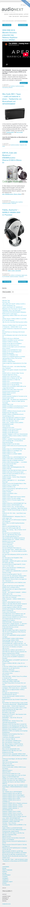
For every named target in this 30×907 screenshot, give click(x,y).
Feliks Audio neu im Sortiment (9, 597)
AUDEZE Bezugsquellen (8, 353)
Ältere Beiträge (7, 25)
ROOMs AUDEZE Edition (8, 765)
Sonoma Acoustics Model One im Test (11, 773)
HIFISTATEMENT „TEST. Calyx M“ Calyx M (12, 641)
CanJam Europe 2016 (7, 544)
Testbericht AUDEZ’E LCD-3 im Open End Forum (13, 796)
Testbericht (22, 145)
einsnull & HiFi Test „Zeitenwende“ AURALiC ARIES (14, 576)
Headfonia (4, 871)
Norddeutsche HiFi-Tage (7, 752)
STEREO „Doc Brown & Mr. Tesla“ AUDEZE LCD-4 (14, 780)
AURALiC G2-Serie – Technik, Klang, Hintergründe (14, 477)
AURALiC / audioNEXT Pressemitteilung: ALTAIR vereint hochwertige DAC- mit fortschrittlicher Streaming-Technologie (13, 440)
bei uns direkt (19, 132)
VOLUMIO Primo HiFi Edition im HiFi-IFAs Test (13, 833)
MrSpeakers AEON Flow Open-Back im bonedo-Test (14, 724)
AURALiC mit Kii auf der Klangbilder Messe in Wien (14, 483)
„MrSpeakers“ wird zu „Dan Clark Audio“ (11, 310)
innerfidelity (5, 876)
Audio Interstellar (6, 426)
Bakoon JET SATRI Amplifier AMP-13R (11, 528)
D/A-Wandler (18, 275)
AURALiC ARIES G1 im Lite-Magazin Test (12, 450)
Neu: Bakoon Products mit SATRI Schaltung (12, 744)
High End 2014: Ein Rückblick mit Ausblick (12, 646)
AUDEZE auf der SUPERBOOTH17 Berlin (12, 350)
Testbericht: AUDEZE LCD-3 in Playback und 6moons (14, 803)
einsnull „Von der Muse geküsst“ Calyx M (11, 574)
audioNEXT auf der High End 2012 (10, 430)
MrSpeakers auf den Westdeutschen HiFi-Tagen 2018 (14, 726)
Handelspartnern (10, 132)
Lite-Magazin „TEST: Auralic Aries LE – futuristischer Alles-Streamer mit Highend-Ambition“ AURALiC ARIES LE (14, 689)
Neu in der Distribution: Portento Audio (11, 742)
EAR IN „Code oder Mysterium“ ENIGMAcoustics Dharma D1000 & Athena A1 (11, 158)
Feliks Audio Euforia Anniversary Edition (11, 595)
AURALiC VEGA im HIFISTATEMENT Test (12, 505)
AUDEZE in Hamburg (7, 360)
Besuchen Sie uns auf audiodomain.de (11, 533)
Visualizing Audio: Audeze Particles (10, 831)
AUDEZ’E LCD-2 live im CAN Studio (10, 338)
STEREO (4, 883)
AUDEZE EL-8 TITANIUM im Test (10, 355)
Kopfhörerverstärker (19, 86)
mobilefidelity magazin (7, 881)
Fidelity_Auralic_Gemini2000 (14, 270)
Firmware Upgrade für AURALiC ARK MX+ (12, 607)
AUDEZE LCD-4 (6, 381)
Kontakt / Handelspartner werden (13, 14)
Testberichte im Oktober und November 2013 (12, 819)
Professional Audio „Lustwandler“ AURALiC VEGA (14, 754)
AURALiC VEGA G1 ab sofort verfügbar (11, 498)
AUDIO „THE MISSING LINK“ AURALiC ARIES (13, 419)
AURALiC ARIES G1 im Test (9, 452)
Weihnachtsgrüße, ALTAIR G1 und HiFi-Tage (12, 851)
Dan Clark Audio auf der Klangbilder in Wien (12, 557)
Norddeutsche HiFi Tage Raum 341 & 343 (12, 750)
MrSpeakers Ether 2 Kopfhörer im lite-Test (12, 729)
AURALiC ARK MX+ (7, 468)
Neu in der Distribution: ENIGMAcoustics (11, 740)
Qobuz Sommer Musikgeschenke (10, 762)
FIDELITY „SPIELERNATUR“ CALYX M (11, 602)
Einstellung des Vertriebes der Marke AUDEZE (13, 577)
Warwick (10, 87)
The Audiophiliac (6, 885)
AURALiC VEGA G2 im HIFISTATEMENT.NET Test (14, 503)
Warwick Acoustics (6, 836)
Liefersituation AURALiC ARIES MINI (11, 681)
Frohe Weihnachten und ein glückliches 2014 (12, 615)
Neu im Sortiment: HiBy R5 (8, 739)
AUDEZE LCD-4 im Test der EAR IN (10, 384)
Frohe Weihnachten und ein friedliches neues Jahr (13, 613)
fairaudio (4, 868)
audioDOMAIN (5, 866)
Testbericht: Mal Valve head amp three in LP (12, 814)
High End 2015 (5, 648)
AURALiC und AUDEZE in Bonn (9, 493)
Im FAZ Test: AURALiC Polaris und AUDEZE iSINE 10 (15, 666)
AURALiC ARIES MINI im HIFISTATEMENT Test (13, 458)
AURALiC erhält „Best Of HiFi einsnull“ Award (12, 472)
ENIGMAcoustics (14, 202)
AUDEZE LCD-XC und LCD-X (9, 393)
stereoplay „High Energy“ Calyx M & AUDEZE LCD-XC (14, 785)
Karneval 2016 (5, 674)
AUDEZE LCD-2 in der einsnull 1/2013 (11, 376)
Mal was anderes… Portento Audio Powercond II (13, 706)
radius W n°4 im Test (7, 763)
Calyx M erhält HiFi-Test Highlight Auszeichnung (13, 538)
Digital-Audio (24, 275)
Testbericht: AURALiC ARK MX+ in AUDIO (12, 805)
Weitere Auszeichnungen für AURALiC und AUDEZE (14, 852)
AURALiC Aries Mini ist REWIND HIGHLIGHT (13, 460)
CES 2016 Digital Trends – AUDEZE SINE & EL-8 (13, 549)
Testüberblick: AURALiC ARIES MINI (11, 821)
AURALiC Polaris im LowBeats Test (10, 485)
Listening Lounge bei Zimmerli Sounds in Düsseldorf (14, 686)
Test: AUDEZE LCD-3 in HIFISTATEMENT (12, 791)
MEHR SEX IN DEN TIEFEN (9, 711)
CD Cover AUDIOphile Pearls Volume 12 (11, 547)
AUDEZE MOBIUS (6, 394)
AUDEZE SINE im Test (7, 404)
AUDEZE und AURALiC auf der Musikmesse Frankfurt (15, 406)
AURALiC (13, 275)
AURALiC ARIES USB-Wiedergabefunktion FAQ (13, 467)
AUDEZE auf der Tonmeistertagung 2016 (11, 351)
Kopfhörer (13, 86)
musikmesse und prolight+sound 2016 (11, 737)
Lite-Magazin (5, 878)
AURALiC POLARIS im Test (8, 486)
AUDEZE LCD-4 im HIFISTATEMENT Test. (12, 383)
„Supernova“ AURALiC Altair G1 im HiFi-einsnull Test (14, 325)
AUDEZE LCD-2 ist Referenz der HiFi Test (12, 378)
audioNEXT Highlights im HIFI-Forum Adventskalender (15, 434)
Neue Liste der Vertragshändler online (11, 749)
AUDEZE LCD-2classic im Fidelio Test (11, 379)
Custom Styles (5, 552)
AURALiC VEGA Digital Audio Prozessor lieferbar (13, 496)
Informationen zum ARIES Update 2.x (11, 671)
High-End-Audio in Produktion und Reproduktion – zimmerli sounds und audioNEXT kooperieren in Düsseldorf (13, 656)
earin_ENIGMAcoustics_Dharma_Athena (11, 194)
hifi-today (4, 873)
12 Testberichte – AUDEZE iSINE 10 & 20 (12, 327)
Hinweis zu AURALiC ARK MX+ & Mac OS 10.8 (13, 663)
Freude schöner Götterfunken (9, 612)
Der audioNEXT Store (7, 559)
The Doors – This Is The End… (9, 823)
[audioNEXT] (12, 12)
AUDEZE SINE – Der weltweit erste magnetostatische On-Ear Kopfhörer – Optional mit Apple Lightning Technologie (14, 401)
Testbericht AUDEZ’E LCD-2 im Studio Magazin (13, 795)
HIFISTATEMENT (6, 875)
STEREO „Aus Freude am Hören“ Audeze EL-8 (13, 778)
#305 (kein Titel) (6, 300)
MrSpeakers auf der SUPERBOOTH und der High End (14, 727)
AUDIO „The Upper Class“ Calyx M (10, 421)
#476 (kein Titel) (6, 302)
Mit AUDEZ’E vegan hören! (8, 712)
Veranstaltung (5, 87)
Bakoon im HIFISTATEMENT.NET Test (11, 526)
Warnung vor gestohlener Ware (9, 834)
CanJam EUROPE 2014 (7, 543)
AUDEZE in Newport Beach (8, 361)
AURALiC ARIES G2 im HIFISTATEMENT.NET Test (14, 457)
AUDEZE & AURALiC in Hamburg (10, 341)
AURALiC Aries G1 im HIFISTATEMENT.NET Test (14, 449)
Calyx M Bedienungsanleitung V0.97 (10, 536)
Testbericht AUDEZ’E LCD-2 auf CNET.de (12, 793)
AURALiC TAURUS (6, 491)
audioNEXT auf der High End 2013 (10, 432)
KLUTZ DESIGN (5, 276)
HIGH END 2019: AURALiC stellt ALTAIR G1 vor (13, 650)
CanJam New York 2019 (7, 546)
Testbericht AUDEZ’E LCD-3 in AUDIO (11, 798)
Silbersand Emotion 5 (7, 770)
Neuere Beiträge (23, 25)
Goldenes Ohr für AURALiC (8, 620)
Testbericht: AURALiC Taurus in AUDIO (11, 811)
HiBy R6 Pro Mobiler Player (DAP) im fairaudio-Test (14, 630)
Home (10, 16)
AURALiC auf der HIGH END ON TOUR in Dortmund (14, 470)
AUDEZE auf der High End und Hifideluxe (12, 343)
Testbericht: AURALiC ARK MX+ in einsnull (12, 806)
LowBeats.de (5, 880)
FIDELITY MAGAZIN (7, 870)
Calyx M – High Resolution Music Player (11, 534)
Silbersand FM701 (6, 772)
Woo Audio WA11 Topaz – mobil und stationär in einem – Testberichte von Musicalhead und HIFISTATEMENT (12, 99)
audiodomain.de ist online (8, 427)
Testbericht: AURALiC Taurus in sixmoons (12, 813)
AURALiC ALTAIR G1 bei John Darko (11, 444)
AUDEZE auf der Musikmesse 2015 (10, 345)
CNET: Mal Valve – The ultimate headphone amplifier (14, 551)
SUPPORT (26, 14)
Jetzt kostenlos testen (7, 673)
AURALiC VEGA (6, 495)
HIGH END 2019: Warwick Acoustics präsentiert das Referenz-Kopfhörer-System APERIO (10, 35)
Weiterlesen (23, 83)
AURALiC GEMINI (6, 478)
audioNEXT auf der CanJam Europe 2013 (11, 429)
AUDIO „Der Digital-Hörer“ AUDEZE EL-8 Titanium (13, 417)
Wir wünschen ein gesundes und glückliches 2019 (13, 854)
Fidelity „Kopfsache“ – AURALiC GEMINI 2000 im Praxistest (11, 212)
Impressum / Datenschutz (8, 669)
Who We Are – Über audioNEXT (20, 16)
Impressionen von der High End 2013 (10, 668)
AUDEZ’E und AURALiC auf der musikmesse (12, 340)
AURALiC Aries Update (7, 465)
